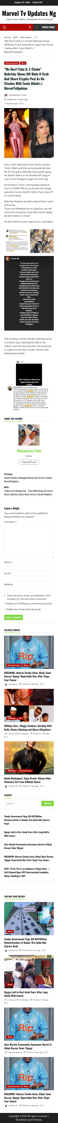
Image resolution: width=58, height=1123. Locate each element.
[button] (4, 27)
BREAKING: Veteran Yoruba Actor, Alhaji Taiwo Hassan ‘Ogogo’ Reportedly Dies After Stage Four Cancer (27, 676)
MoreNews (21, 1119)
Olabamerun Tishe (17, 95)
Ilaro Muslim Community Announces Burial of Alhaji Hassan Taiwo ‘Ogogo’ (28, 1046)
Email (8, 573)
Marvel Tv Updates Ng (29, 13)
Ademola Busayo (15, 1052)
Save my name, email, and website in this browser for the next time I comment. (28, 597)
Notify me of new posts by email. (24, 609)
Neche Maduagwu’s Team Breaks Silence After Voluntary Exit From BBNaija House (27, 780)
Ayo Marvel (12, 684)
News (26, 665)
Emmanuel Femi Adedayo (18, 733)
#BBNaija (12, 718)
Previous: (28, 477)
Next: (28, 490)
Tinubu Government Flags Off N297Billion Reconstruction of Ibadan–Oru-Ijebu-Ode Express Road (27, 820)
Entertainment (12, 63)
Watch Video (48, 27)
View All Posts (29, 462)
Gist (23, 63)
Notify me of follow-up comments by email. (29, 603)
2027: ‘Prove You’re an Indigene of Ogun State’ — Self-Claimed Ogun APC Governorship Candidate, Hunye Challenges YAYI (27, 872)
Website (8, 584)
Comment (10, 521)
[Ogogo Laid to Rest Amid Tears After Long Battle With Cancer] (29, 971)
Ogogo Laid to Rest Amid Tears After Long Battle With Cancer (26, 993)
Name (8, 562)
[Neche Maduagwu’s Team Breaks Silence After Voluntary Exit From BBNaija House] (29, 757)
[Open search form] (30, 27)
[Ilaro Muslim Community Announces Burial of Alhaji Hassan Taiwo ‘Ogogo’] (29, 1024)
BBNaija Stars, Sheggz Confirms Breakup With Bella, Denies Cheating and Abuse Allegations (28, 727)
